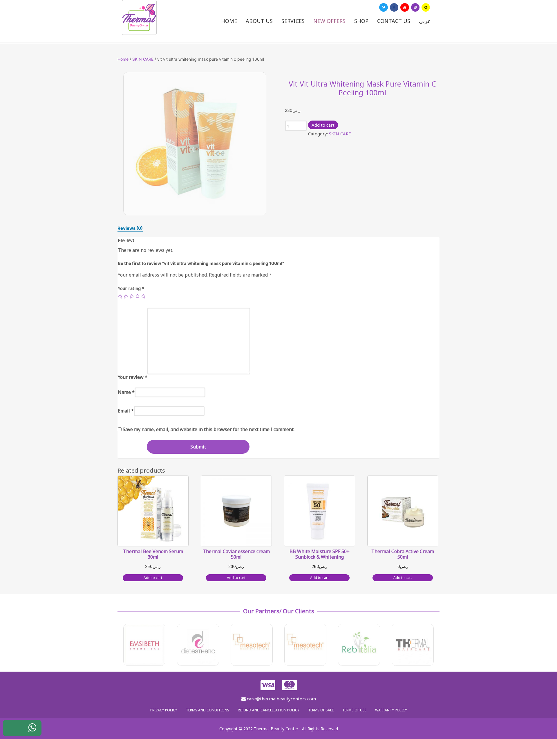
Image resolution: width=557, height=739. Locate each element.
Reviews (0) (130, 228)
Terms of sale (321, 710)
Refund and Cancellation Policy (268, 710)
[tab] (130, 228)
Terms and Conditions (207, 710)
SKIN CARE (142, 59)
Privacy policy (163, 710)
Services (293, 20)
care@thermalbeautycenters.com (281, 699)
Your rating (131, 288)
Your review (132, 377)
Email (126, 411)
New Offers (329, 20)
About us (259, 20)
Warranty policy (391, 710)
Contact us (393, 20)
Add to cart (323, 125)
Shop (361, 20)
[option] (194, 143)
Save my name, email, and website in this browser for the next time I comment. (208, 429)
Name (126, 392)
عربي (425, 20)
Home (229, 20)
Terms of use (354, 710)
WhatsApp (28, 731)
